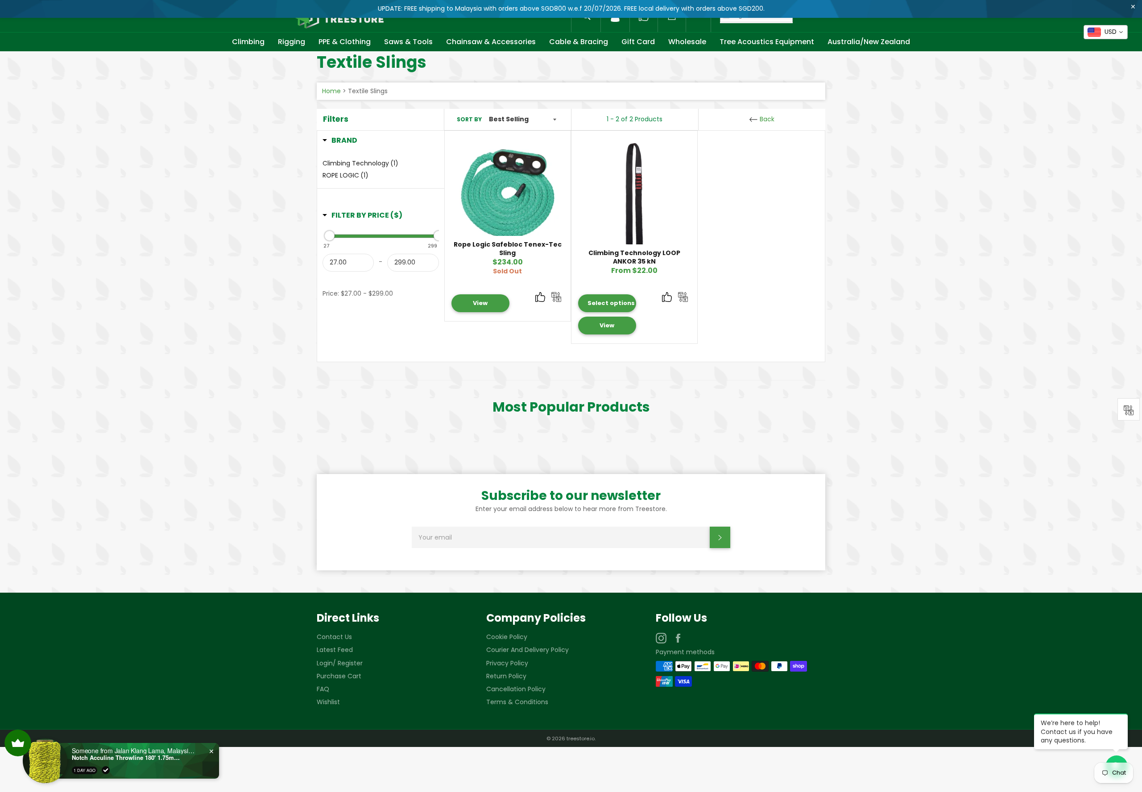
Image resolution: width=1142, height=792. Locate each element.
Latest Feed (335, 649)
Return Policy (506, 676)
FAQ (323, 689)
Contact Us (334, 636)
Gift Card (638, 42)
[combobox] (1106, 32)
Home (331, 91)
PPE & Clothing (345, 42)
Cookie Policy (506, 636)
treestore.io (581, 738)
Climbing (248, 42)
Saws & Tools (408, 42)
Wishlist (328, 701)
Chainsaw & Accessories (491, 42)
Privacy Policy (507, 663)
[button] (340, 140)
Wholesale (687, 42)
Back (766, 119)
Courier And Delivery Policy (527, 649)
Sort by (469, 119)
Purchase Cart (339, 676)
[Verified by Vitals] (106, 770)
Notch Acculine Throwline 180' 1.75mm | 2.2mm (127, 757)
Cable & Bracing (578, 42)
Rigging (291, 42)
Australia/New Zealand (869, 42)
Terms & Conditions (517, 701)
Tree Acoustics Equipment (767, 42)
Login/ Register (340, 663)
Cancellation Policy (516, 689)
